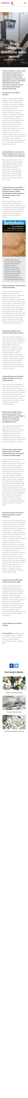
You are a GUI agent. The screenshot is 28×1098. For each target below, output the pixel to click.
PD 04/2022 (20, 60)
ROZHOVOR (12, 60)
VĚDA (5, 60)
